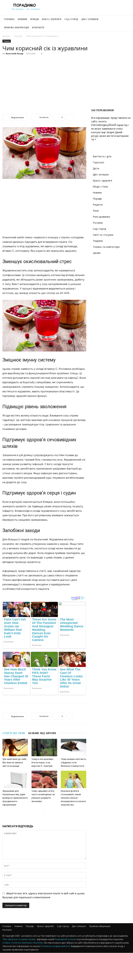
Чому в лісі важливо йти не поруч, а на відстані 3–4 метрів (42, 762)
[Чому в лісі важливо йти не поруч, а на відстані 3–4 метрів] (44, 747)
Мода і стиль (100, 186)
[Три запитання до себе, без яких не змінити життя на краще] (15, 747)
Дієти (96, 168)
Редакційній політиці (65, 939)
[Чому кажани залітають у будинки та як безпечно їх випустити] (73, 747)
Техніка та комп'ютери (106, 246)
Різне (96, 210)
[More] (70, 117)
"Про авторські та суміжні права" (19, 939)
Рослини (98, 222)
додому (6, 36)
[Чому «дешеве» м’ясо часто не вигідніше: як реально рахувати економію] (44, 779)
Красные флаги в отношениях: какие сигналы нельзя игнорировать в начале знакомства (73, 798)
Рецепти (98, 204)
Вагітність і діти (102, 156)
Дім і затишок (90, 19)
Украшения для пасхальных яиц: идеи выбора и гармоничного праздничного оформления (15, 798)
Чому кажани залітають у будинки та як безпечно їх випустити (73, 762)
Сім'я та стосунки (103, 234)
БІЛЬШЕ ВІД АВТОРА (42, 733)
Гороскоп (98, 162)
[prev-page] (41, 811)
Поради (34, 19)
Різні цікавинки (101, 216)
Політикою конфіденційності (55, 946)
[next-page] (46, 811)
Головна (9, 19)
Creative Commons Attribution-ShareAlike (22, 942)
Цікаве (97, 252)
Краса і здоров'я (102, 180)
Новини (22, 19)
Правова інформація (16, 27)
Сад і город (71, 19)
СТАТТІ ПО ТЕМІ (13, 733)
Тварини (98, 240)
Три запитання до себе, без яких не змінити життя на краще (14, 762)
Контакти (38, 27)
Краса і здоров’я (51, 19)
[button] (126, 19)
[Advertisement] (66, 82)
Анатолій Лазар (14, 53)
